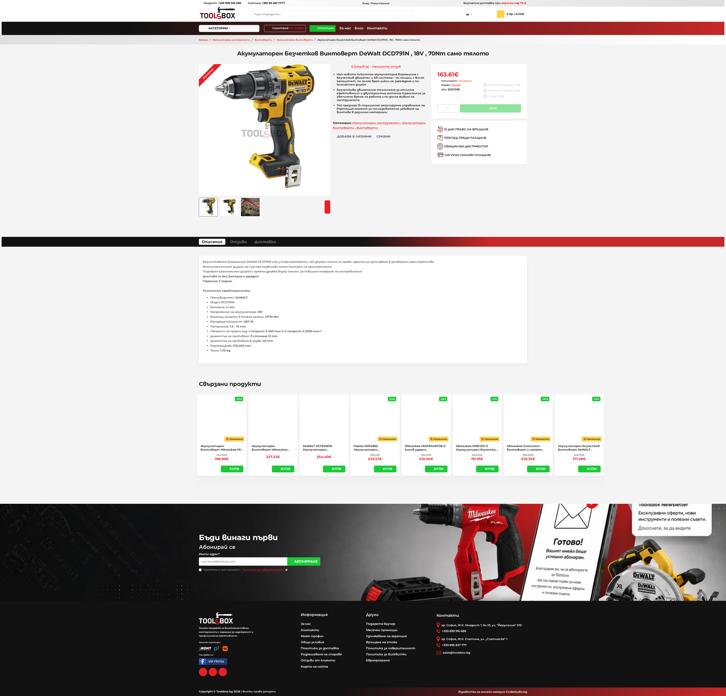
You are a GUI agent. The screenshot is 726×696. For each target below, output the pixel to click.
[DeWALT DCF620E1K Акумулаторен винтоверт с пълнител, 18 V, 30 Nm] (324, 419)
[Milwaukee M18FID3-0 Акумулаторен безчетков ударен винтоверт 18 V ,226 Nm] (477, 419)
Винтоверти (263, 39)
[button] (352, 136)
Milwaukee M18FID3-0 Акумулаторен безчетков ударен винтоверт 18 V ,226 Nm (477, 448)
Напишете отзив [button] (386, 66)
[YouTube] (223, 672)
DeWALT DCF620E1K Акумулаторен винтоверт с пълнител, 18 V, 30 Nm (322, 448)
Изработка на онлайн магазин (481, 692)
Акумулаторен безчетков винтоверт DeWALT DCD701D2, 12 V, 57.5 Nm (579, 448)
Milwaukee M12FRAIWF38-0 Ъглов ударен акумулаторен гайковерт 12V (425, 448)
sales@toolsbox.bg (456, 652)
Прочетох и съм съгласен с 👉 (245, 569)
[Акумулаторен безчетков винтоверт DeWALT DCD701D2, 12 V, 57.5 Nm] (579, 419)
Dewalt (456, 84)
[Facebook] (203, 672)
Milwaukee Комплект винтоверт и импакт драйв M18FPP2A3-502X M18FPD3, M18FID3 (524, 448)
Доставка (265, 242)
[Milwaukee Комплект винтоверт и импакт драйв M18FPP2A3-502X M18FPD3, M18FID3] (528, 419)
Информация (314, 614)
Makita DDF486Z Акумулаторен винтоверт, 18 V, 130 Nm (373, 448)
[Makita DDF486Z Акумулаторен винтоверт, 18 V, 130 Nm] (375, 419)
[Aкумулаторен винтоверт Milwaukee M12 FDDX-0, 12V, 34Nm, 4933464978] (222, 419)
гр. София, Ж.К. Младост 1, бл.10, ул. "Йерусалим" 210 (481, 625)
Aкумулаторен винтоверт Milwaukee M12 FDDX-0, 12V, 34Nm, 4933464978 (222, 448)
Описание (212, 242)
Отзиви (238, 242)
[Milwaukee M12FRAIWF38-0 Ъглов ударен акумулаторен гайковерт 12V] (426, 419)
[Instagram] (213, 672)
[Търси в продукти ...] (409, 14)
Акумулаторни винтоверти (294, 39)
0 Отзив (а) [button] (360, 66)
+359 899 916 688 (454, 631)
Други (372, 614)
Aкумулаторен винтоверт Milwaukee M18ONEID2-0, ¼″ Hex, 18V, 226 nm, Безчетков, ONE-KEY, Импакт (271, 448)
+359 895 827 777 (454, 645)
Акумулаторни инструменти (231, 39)
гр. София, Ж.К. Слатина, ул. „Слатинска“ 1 (474, 639)
